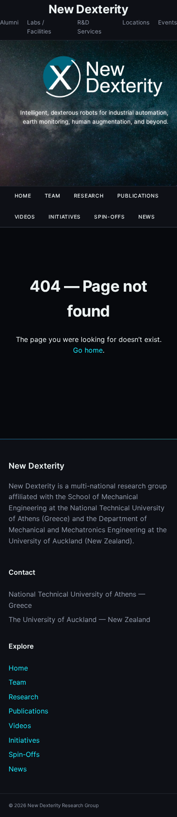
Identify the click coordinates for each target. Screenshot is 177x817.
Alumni (9, 22)
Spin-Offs (109, 216)
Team (53, 195)
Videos (25, 216)
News (146, 216)
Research (89, 195)
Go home (88, 350)
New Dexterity (88, 9)
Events (167, 22)
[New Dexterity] (102, 78)
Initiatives (65, 216)
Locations (136, 22)
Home (23, 195)
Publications (138, 195)
